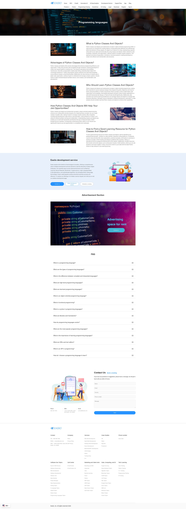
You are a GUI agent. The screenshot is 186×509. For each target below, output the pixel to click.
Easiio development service (72, 184)
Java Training (122, 465)
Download (116, 7)
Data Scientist (53, 478)
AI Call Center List (71, 468)
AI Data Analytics (94, 3)
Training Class (87, 455)
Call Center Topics (88, 490)
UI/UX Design (87, 451)
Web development (54, 470)
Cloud (85, 475)
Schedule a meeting (86, 184)
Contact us (57, 184)
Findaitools (104, 446)
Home (65, 3)
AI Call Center (70, 465)
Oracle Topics (105, 495)
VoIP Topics (87, 485)
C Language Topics (54, 488)
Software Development (55, 473)
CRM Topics (87, 483)
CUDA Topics (104, 475)
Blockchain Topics (106, 473)
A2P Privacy (70, 443)
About (68, 438)
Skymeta (103, 443)
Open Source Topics (89, 488)
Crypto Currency (105, 465)
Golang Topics (53, 485)
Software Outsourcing (55, 468)
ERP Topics (87, 480)
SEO (71, 3)
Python (86, 478)
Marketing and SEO (89, 465)
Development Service (106, 3)
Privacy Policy (70, 441)
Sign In (130, 7)
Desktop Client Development (91, 443)
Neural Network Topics (107, 468)
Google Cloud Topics (106, 483)
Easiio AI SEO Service (55, 465)
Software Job (53, 475)
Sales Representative (55, 483)
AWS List (104, 488)
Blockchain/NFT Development (91, 448)
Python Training (122, 468)
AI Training (121, 475)
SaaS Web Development (90, 441)
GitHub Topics (53, 490)
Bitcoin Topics (105, 493)
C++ (85, 458)
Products (66, 7)
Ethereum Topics (105, 490)
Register (124, 7)
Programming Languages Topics (57, 495)
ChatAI (76, 3)
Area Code (121, 438)
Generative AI (84, 3)
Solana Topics (53, 493)
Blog (130, 3)
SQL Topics (104, 480)
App (125, 3)
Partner (74, 7)
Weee (103, 441)
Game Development (89, 446)
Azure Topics (104, 485)
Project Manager (54, 480)
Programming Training (84, 7)
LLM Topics (104, 478)
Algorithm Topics (105, 470)
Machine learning (88, 473)
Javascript (86, 468)
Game (85, 453)
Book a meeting (112, 373)
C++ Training (121, 470)
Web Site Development (89, 438)
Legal (109, 7)
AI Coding (103, 7)
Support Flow (118, 3)
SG (102, 438)
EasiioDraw (95, 7)
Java (85, 470)
